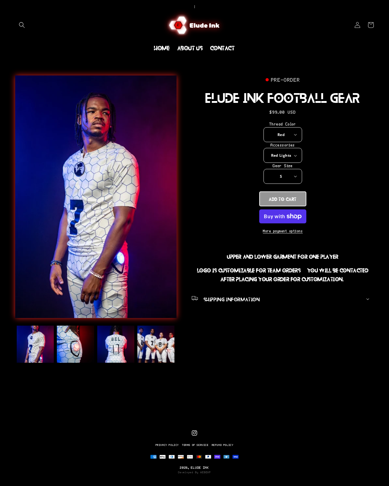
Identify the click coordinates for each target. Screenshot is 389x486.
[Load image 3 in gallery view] (115, 344)
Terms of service (195, 444)
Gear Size (283, 165)
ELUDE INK (200, 468)
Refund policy (223, 444)
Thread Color (282, 124)
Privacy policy (167, 444)
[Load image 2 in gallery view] (75, 344)
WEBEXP (205, 472)
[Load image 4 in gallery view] (155, 344)
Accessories (282, 145)
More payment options (283, 231)
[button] (22, 25)
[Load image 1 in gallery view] (35, 344)
